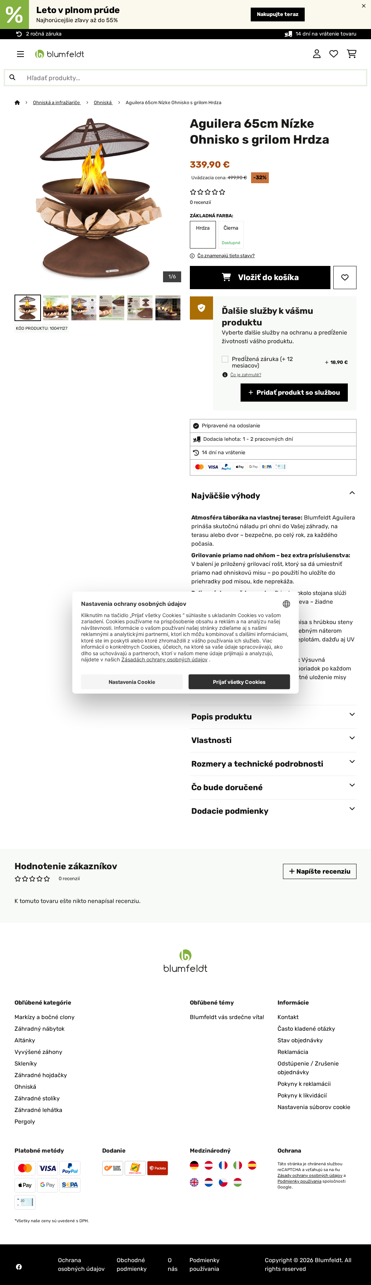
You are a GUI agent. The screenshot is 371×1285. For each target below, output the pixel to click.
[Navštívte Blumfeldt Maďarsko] (237, 1182)
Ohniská (103, 102)
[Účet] (317, 54)
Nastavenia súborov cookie (314, 1107)
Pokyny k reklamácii (304, 1083)
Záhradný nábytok (39, 1028)
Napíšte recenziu (322, 871)
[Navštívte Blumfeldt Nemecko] (194, 1165)
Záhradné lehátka (38, 1110)
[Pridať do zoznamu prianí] (345, 277)
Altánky (24, 1040)
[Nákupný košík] (352, 54)
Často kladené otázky (306, 1028)
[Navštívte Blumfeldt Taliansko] (237, 1165)
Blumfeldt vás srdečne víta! (227, 1017)
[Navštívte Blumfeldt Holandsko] (208, 1182)
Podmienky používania (299, 1181)
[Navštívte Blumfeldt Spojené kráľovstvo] (194, 1182)
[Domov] (23, 102)
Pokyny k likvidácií (302, 1095)
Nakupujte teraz (278, 14)
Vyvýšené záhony (38, 1051)
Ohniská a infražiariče (57, 102)
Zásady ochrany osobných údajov (310, 1175)
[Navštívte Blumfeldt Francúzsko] (223, 1165)
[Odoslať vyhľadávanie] (12, 77)
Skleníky (25, 1063)
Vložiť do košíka (268, 277)
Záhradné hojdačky (40, 1075)
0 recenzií (200, 202)
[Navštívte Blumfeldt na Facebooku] (18, 1266)
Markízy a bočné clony (44, 1017)
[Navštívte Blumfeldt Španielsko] (252, 1165)
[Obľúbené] (333, 54)
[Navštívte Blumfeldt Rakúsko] (208, 1165)
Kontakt (288, 1017)
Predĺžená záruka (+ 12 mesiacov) (262, 362)
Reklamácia (293, 1051)
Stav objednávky (300, 1040)
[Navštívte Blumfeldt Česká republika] (223, 1182)
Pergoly (24, 1121)
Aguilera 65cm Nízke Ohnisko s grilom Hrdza (173, 102)
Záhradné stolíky (37, 1098)
